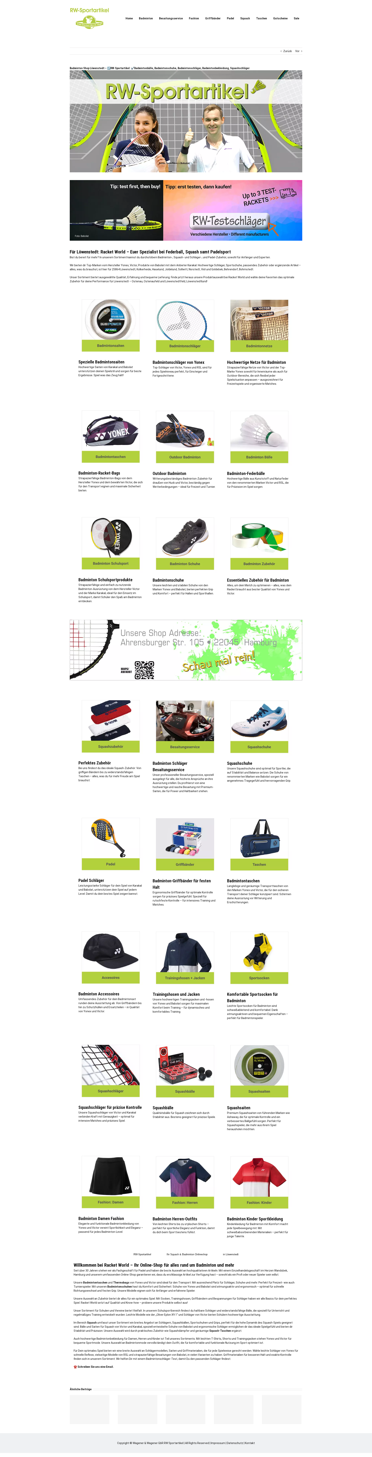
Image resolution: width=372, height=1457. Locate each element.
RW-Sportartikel (142, 1254)
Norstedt (194, 269)
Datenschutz (235, 1443)
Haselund (158, 269)
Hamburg (79, 1274)
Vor (297, 51)
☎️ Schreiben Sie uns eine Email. (94, 1366)
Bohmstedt (246, 269)
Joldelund (171, 269)
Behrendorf (231, 269)
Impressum (218, 1443)
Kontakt (250, 1443)
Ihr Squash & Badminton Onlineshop (187, 1254)
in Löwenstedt (231, 1254)
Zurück (287, 51)
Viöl (203, 269)
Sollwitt (183, 269)
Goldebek (217, 269)
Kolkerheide (144, 269)
